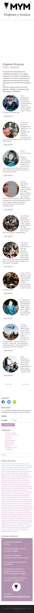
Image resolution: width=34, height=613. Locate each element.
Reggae (14, 514)
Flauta (9, 494)
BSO (26, 475)
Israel (29, 501)
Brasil (22, 475)
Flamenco (4, 494)
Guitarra (14, 499)
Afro (24, 465)
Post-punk (4, 512)
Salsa (29, 518)
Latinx (13, 505)
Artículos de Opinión (10, 433)
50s (13, 463)
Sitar (25, 520)
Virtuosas (8, 529)
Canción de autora (26, 477)
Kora (23, 503)
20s (2, 463)
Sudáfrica (4, 522)
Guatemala (10, 497)
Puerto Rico (20, 512)
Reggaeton (21, 514)
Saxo (2, 520)
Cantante (8, 479)
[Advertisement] (17, 38)
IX (5, 503)
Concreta (25, 482)
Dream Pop (20, 488)
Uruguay (9, 527)
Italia (2, 503)
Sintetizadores (15, 520)
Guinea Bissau (25, 497)
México (4, 509)
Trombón (15, 526)
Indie (3, 501)
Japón (15, 503)
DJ (14, 488)
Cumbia (3, 486)
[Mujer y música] (17, 7)
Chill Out (15, 480)
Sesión (7, 520)
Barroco (3, 473)
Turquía (28, 526)
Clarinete (26, 480)
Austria (15, 469)
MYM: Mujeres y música (19, 608)
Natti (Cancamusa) (25, 153)
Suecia (10, 522)
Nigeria (10, 509)
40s (9, 463)
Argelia (10, 467)
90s (27, 463)
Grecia (19, 495)
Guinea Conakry (5, 499)
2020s (13, 465)
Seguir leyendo (8, 116)
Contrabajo (4, 484)
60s (17, 463)
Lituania (23, 505)
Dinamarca (22, 486)
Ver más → (26, 384)
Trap (10, 526)
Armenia (23, 467)
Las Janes (24, 242)
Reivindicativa (6, 516)
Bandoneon (20, 471)
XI (13, 529)
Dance (9, 486)
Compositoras (17, 482)
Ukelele (3, 527)
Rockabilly (11, 518)
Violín (2, 529)
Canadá (17, 477)
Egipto (30, 488)
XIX (16, 529)
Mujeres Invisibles (10, 440)
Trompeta (22, 526)
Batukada (15, 473)
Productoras (11, 512)
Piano (17, 511)
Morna (30, 507)
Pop (22, 511)
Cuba (26, 484)
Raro (22, 95)
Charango (4, 480)
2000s (3, 465)
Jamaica (10, 503)
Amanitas (24, 122)
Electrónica (18, 490)
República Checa (16, 516)
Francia (18, 494)
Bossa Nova (16, 475)
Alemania (29, 465)
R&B (30, 512)
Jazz (19, 503)
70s (20, 463)
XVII (22, 529)
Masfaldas (25, 216)
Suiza (14, 522)
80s (24, 463)
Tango (3, 524)
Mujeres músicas (9, 442)
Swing (19, 522)
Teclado (20, 524)
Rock (30, 516)
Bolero (9, 475)
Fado (11, 492)
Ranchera (4, 514)
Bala (22, 357)
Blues (26, 473)
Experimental (5, 492)
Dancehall (15, 486)
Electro (4, 490)
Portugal (26, 511)
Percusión (12, 511)
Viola (27, 527)
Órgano (16, 531)
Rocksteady (18, 518)
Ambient (4, 467)
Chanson (23, 479)
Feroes (23, 492)
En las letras (8, 436)
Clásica (3, 482)
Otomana (30, 509)
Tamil (29, 522)
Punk (25, 512)
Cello (14, 479)
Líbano (28, 505)
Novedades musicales (11, 447)
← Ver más (7, 384)
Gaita (2, 495)
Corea (15, 484)
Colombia (9, 482)
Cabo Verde (10, 477)
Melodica (20, 507)
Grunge (3, 497)
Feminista (16, 492)
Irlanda (15, 501)
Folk (14, 494)
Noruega (23, 509)
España (24, 490)
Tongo (23, 324)
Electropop (11, 490)
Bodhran (3, 475)
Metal (25, 507)
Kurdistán (7, 505)
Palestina (5, 511)
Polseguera (25, 299)
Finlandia (28, 492)
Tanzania (9, 524)
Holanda (25, 499)
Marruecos (13, 507)
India (31, 499)
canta (2, 479)
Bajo (19, 469)
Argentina (16, 467)
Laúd (17, 505)
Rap (9, 514)
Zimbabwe (4, 531)
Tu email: (4, 420)
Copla (10, 484)
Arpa (3, 469)
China (20, 480)
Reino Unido (28, 514)
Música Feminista (9, 444)
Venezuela (22, 527)
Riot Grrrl (24, 516)
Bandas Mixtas (11, 471)
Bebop (21, 473)
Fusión (28, 494)
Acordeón (19, 465)
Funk (23, 494)
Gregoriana (25, 495)
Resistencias (8, 449)
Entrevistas (8, 438)
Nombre (4, 416)
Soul (29, 520)
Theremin (27, 524)
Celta (18, 479)
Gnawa (14, 495)
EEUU (25, 488)
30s (6, 463)
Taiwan (25, 522)
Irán (20, 501)
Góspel (20, 499)
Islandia (24, 501)
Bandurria (27, 471)
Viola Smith (25, 273)
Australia (9, 469)
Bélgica (3, 477)
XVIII (26, 529)
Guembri (17, 497)
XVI (19, 529)
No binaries (16, 509)
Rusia (24, 518)
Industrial (9, 501)
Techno (15, 524)
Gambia (8, 495)
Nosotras (7, 446)
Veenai (15, 527)
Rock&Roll (4, 518)
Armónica (29, 467)
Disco (11, 488)
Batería (9, 473)
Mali (2, 507)
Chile (9, 480)
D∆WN (23, 182)
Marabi (7, 507)
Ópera (10, 531)
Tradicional (4, 526)
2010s (8, 465)
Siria (21, 520)
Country (21, 484)
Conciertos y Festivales (11, 435)
